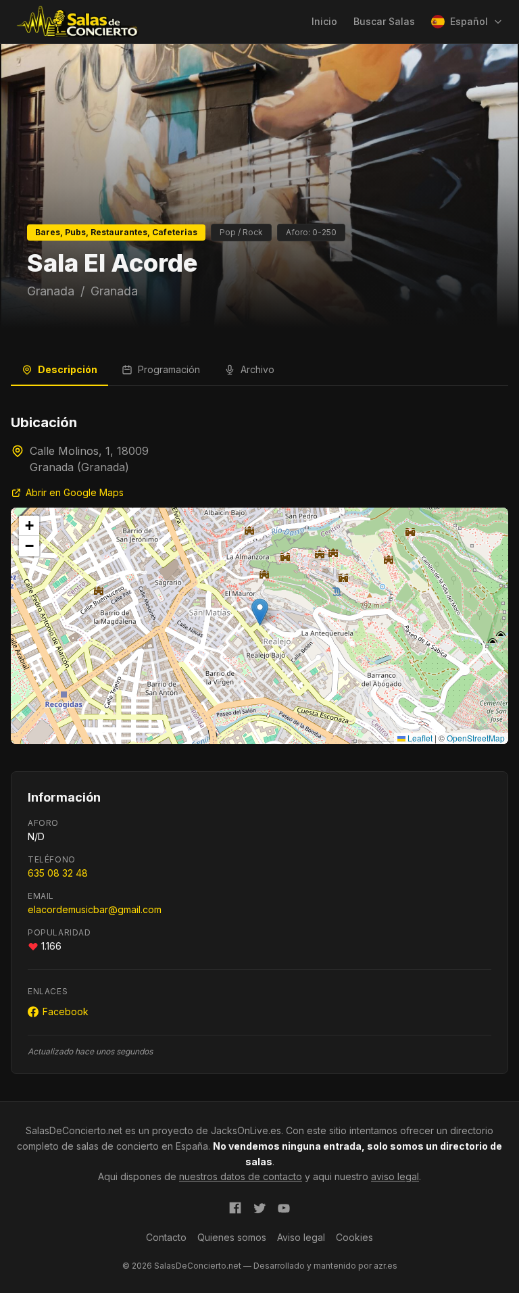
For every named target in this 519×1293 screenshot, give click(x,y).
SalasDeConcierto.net (74, 1130)
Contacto (166, 1237)
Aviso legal (301, 1237)
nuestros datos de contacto (240, 1176)
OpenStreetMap (476, 737)
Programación (169, 369)
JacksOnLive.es (246, 1130)
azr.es (385, 1266)
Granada (50, 291)
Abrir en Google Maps (75, 492)
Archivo (257, 369)
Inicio (324, 21)
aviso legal (395, 1176)
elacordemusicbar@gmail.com (95, 909)
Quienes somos (231, 1237)
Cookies (354, 1237)
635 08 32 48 (58, 873)
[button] (259, 612)
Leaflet (418, 737)
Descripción (67, 369)
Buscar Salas (384, 21)
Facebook (66, 1011)
